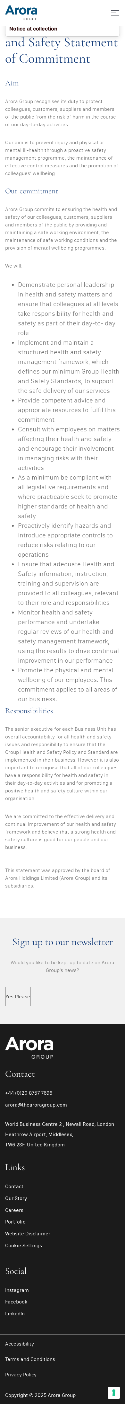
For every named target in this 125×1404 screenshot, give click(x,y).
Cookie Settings (23, 1245)
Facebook (16, 1301)
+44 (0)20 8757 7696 (28, 1093)
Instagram (17, 1290)
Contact (14, 1186)
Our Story (16, 1198)
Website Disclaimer (27, 1233)
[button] (110, 13)
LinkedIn (15, 1313)
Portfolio (15, 1221)
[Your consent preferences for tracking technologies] (114, 1393)
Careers (14, 1210)
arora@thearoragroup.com (36, 1104)
